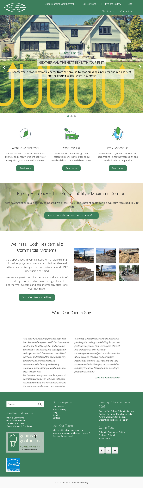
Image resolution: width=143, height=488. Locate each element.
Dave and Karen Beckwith (107, 377)
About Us (107, 11)
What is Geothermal (15, 417)
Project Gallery (113, 3)
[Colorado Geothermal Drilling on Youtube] (115, 450)
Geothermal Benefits (15, 420)
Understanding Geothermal (59, 3)
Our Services (89, 3)
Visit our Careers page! (63, 436)
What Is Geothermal (25, 148)
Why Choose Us (117, 148)
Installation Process (15, 423)
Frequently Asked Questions (19, 426)
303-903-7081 (105, 438)
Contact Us (126, 11)
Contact (56, 418)
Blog (129, 3)
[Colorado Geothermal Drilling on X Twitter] (108, 450)
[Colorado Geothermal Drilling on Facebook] (102, 450)
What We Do (71, 148)
